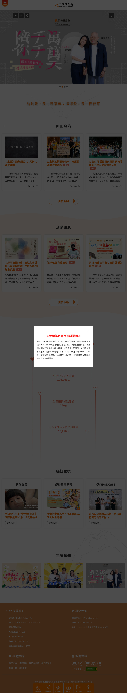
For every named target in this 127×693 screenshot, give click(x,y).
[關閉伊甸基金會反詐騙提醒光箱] (89, 330)
